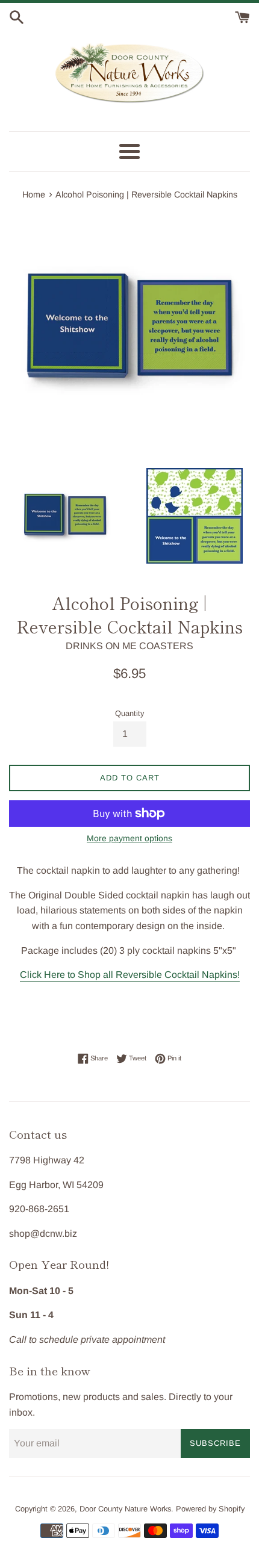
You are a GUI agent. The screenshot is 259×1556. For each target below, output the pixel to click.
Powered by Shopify (210, 1508)
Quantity (129, 713)
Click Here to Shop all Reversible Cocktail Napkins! (130, 974)
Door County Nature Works (125, 1508)
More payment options (129, 838)
